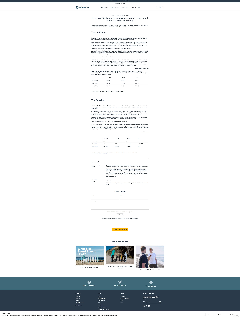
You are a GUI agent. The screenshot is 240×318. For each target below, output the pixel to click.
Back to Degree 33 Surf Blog (121, 229)
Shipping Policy (101, 300)
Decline (231, 314)
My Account (100, 305)
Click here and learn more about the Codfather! (108, 91)
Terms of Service (132, 218)
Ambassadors (79, 305)
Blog (99, 296)
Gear (122, 300)
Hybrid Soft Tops (114, 7)
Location (77, 300)
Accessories (124, 7)
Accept (219, 314)
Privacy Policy (114, 315)
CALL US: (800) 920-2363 (120, 3)
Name (92, 195)
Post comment (120, 214)
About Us (78, 298)
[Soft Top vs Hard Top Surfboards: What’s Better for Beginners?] (120, 255)
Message (93, 202)
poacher (116, 15)
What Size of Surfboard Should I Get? (89, 267)
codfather (113, 15)
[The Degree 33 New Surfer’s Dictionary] (150, 257)
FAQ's (99, 302)
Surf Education (121, 15)
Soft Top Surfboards (125, 298)
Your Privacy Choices (102, 307)
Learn (133, 7)
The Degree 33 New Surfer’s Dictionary (150, 270)
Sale (139, 7)
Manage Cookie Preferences (104, 309)
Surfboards (103, 7)
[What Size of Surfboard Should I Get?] (90, 255)
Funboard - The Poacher (99, 153)
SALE (122, 302)
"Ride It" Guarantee (80, 302)
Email (122, 195)
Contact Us (78, 296)
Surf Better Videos (102, 298)
